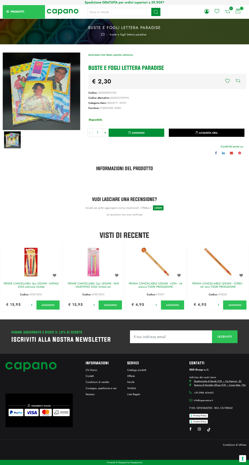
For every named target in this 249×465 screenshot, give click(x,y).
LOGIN (158, 208)
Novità (130, 382)
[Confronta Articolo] (238, 81)
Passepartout (136, 462)
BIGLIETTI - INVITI (102, 34)
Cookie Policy (199, 421)
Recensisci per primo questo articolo (110, 55)
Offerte (131, 376)
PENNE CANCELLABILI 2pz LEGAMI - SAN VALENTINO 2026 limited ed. (93, 285)
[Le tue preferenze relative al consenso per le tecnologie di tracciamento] (242, 458)
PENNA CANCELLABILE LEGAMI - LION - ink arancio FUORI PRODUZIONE (155, 285)
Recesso (90, 394)
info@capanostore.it (203, 400)
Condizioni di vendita (97, 382)
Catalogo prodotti (136, 370)
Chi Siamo (91, 370)
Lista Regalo (133, 394)
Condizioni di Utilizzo (234, 445)
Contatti (90, 376)
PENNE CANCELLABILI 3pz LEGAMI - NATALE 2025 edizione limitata (31, 285)
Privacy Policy (200, 415)
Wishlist (131, 388)
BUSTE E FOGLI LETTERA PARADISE (128, 34)
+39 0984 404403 (203, 392)
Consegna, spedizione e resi (101, 388)
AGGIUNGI (48, 305)
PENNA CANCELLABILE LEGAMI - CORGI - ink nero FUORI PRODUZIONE (218, 285)
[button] (155, 12)
